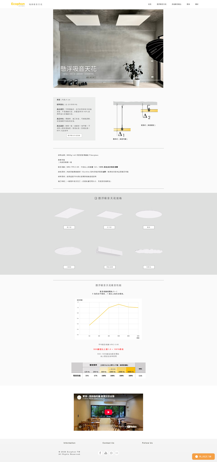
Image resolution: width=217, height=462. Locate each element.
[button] (159, 4)
